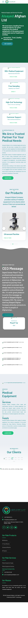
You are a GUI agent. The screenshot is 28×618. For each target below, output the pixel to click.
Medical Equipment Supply (7, 563)
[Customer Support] (14, 114)
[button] (4, 228)
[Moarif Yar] (14, 318)
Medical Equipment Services (8, 566)
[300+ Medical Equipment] (14, 68)
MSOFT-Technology (16, 597)
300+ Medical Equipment (14, 71)
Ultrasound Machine (11, 234)
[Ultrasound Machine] (14, 222)
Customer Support (14, 117)
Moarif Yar (14, 323)
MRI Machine (4, 540)
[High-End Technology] (14, 99)
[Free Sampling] (14, 83)
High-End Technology (14, 102)
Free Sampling (14, 86)
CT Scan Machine (5, 543)
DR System (4, 550)
